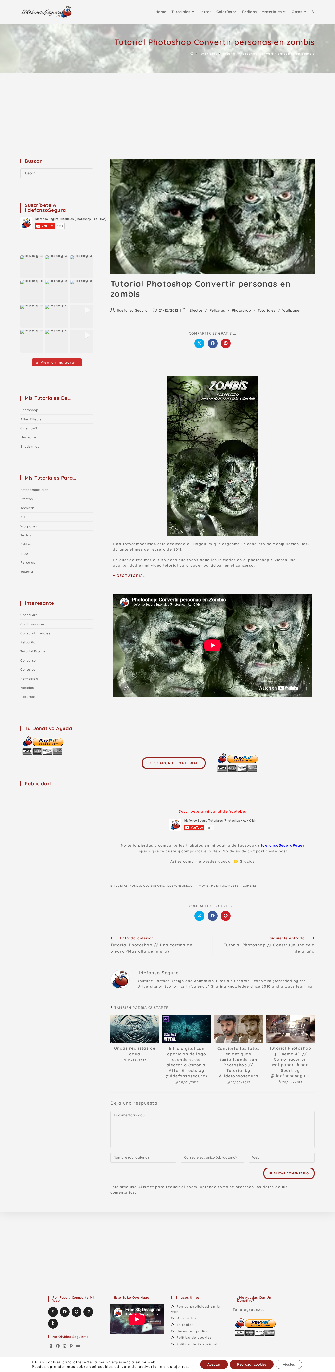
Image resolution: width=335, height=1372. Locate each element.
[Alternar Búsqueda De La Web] (314, 12)
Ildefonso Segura (132, 310)
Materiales (186, 1318)
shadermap (29, 446)
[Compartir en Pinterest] (226, 343)
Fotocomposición (34, 490)
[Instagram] (65, 1346)
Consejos (27, 669)
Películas (217, 310)
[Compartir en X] (199, 343)
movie (204, 885)
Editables (184, 1325)
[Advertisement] (167, 109)
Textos (25, 535)
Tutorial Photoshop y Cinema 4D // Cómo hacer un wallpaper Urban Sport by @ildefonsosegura (290, 1062)
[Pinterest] (71, 1346)
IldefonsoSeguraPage (281, 845)
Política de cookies (194, 1337)
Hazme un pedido (192, 1331)
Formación (29, 678)
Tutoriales (266, 310)
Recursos (28, 697)
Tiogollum (202, 544)
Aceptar (213, 1364)
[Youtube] (78, 1346)
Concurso (28, 660)
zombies (250, 885)
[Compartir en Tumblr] (53, 1324)
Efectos (196, 310)
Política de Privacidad (196, 1344)
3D (22, 517)
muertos (218, 885)
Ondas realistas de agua (134, 1051)
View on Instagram (59, 362)
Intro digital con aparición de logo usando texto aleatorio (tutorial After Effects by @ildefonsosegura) (186, 1062)
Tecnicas (27, 508)
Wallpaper (291, 310)
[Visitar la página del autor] (120, 979)
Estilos (25, 544)
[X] (51, 1346)
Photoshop (241, 310)
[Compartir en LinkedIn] (88, 1312)
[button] (31, 266)
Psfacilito (28, 642)
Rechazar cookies (251, 1364)
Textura (26, 571)
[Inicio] (192, 53)
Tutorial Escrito (32, 651)
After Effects (30, 419)
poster (234, 885)
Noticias (27, 688)
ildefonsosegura (182, 885)
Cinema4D (28, 428)
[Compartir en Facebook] (213, 343)
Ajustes (289, 1364)
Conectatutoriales (35, 633)
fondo (135, 885)
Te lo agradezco (249, 1309)
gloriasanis (153, 885)
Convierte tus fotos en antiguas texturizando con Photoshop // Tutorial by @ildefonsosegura (238, 1062)
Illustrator (28, 437)
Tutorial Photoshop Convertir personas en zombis (268, 53)
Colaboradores (32, 624)
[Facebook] (58, 1346)
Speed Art (28, 615)
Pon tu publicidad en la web (195, 1309)
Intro (24, 553)
